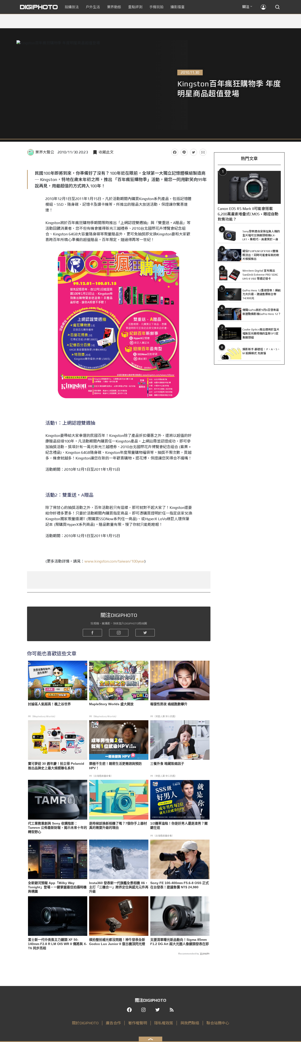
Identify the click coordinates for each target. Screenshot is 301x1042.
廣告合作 (113, 1023)
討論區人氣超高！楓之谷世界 (49, 704)
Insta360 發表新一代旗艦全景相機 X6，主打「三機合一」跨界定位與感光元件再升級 (118, 887)
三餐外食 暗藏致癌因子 (167, 763)
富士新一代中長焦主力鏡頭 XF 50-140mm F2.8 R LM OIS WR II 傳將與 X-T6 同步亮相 (57, 944)
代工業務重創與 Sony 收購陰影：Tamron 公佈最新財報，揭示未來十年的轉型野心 (57, 827)
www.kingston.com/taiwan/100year (114, 561)
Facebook (174, 152)
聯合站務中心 (217, 1023)
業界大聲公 (44, 152)
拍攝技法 (72, 7)
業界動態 (114, 7)
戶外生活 (93, 7)
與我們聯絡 (189, 1023)
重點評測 (135, 7)
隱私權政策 (163, 1023)
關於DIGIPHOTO (85, 1023)
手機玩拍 (156, 7)
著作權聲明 (137, 1023)
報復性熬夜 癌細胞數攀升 (168, 704)
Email (202, 152)
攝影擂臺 (177, 7)
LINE (184, 152)
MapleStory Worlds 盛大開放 (111, 704)
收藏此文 (106, 152)
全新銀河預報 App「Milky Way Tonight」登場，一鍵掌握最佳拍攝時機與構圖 (57, 887)
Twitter (193, 152)
